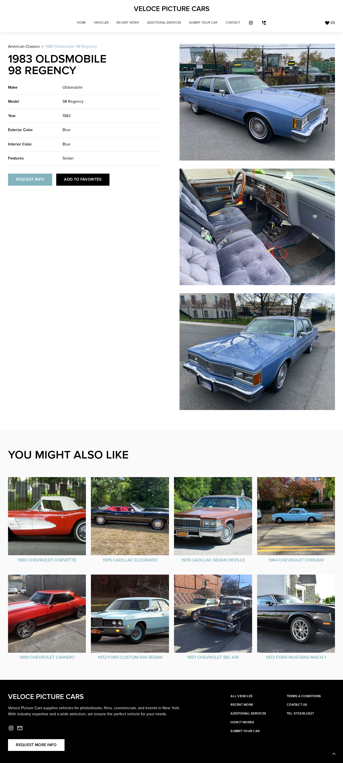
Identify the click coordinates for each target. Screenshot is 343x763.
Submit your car (245, 731)
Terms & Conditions (304, 696)
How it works (242, 722)
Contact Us (297, 705)
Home (81, 23)
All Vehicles (242, 696)
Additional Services (164, 23)
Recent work (242, 705)
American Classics (24, 46)
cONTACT (233, 23)
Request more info (36, 745)
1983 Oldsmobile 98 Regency (71, 46)
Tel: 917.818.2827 (300, 713)
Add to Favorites (82, 179)
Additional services (248, 713)
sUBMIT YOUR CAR (203, 23)
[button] (101, 22)
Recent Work (128, 23)
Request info (30, 179)
